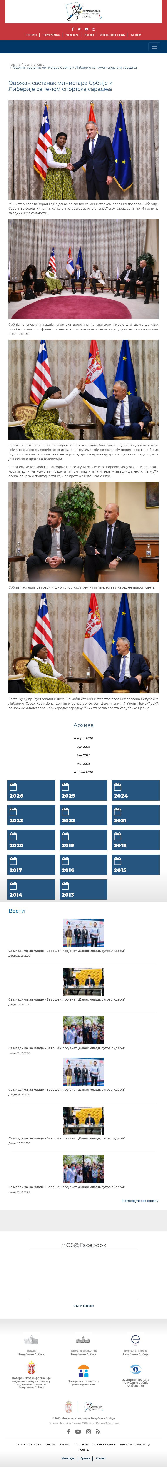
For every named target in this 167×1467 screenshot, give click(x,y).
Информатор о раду (112, 34)
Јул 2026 (83, 747)
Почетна (31, 34)
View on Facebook (83, 1305)
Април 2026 (83, 772)
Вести (29, 64)
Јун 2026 (83, 755)
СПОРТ (64, 1444)
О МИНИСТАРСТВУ (29, 1444)
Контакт (136, 34)
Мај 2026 (83, 764)
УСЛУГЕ (83, 1449)
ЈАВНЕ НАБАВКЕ (104, 1444)
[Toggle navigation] (154, 46)
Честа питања (51, 34)
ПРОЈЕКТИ (81, 1444)
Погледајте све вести (139, 1201)
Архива (89, 34)
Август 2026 (83, 738)
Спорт (41, 64)
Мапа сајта (72, 34)
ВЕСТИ (51, 1444)
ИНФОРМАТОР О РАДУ (135, 1444)
